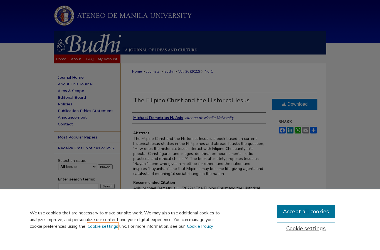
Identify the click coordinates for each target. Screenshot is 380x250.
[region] (190, 219)
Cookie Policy (200, 226)
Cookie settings (103, 226)
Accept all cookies (306, 211)
